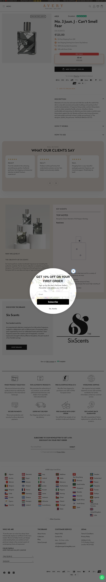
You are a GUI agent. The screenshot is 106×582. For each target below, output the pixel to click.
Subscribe (53, 301)
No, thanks (53, 308)
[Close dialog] (73, 271)
